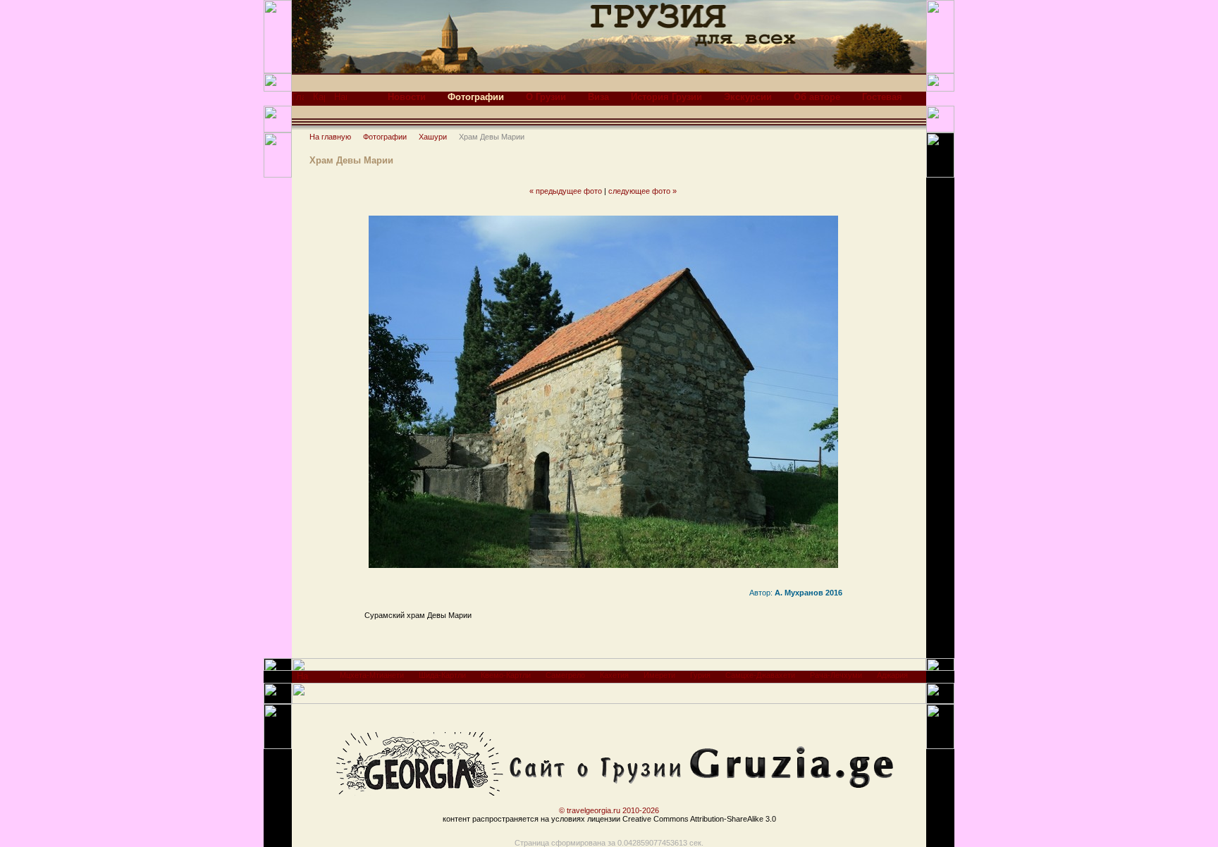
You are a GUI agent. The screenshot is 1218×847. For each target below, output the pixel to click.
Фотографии (385, 136)
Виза (598, 97)
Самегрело (565, 675)
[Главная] (298, 100)
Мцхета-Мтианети (372, 675)
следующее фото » (642, 191)
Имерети (659, 675)
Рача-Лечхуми (836, 675)
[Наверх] (303, 679)
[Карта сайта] (319, 100)
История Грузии (666, 97)
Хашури (433, 136)
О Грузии (546, 97)
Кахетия (614, 675)
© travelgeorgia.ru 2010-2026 (609, 810)
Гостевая (882, 97)
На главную (330, 136)
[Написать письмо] (340, 100)
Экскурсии (748, 97)
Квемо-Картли (506, 675)
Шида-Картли (442, 675)
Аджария (892, 675)
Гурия (700, 675)
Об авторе (817, 97)
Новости (407, 97)
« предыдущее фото (565, 191)
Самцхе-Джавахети (760, 675)
